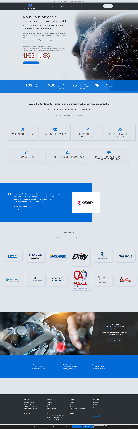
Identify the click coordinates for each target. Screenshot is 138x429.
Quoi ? (71, 406)
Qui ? (71, 404)
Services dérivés (28, 413)
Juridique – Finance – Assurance (54, 417)
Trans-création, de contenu (30, 408)
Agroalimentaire (51, 410)
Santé (48, 406)
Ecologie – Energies (51, 408)
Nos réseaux (96, 404)
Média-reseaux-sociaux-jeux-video (55, 415)
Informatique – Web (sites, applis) (55, 412)
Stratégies (26, 412)
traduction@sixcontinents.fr (38, 368)
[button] (31, 63)
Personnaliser (99, 426)
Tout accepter (77, 426)
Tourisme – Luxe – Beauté (53, 419)
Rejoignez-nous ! (74, 410)
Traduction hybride (28, 404)
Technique (49, 402)
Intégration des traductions (30, 406)
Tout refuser (88, 426)
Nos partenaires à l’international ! (77, 408)
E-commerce (50, 413)
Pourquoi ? (72, 402)
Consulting (26, 410)
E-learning (49, 404)
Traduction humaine (29, 402)
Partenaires (95, 402)
